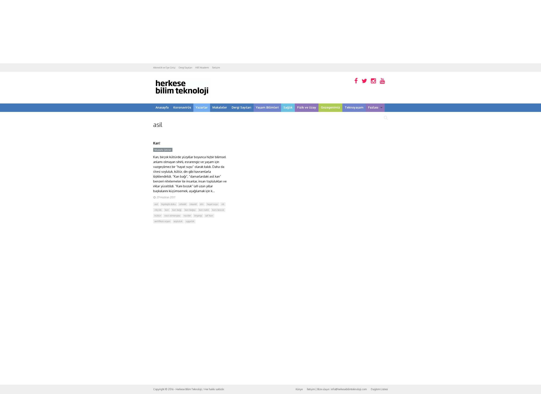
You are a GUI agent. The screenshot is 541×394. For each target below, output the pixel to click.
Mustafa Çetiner (162, 149)
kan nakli (204, 209)
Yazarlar (202, 107)
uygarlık (190, 221)
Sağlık (287, 107)
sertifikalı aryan (162, 221)
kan (167, 209)
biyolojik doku (168, 204)
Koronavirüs (182, 107)
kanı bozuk (218, 209)
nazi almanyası (172, 215)
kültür (157, 215)
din (202, 204)
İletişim (216, 67)
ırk (222, 204)
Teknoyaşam (354, 107)
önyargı (198, 215)
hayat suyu (212, 204)
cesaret (193, 204)
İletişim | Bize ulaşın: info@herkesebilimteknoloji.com (337, 389)
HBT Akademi (202, 67)
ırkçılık (157, 209)
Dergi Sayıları (185, 67)
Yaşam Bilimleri (267, 107)
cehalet (182, 204)
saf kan (209, 215)
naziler (187, 215)
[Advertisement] (270, 31)
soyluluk (178, 221)
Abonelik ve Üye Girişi (164, 67)
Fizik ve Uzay (306, 107)
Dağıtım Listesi (379, 389)
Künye (299, 389)
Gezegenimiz (330, 107)
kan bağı (176, 209)
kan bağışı (190, 209)
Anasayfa (162, 107)
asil (156, 204)
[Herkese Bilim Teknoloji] (182, 96)
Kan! (156, 143)
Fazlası (373, 107)
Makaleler (219, 107)
